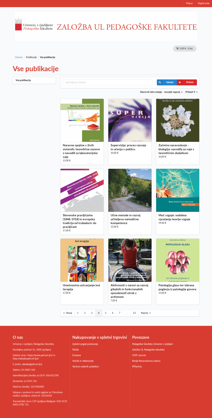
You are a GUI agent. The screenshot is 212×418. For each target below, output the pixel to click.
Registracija (203, 3)
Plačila (75, 350)
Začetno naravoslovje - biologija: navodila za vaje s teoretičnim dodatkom (176, 149)
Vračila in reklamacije (82, 361)
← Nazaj (67, 313)
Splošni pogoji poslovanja (85, 344)
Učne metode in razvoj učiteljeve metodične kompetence (125, 219)
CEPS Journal (139, 355)
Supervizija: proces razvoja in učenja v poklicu (128, 147)
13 (134, 313)
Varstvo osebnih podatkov (85, 367)
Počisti (189, 82)
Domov (19, 57)
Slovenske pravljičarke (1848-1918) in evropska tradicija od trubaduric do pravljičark (79, 221)
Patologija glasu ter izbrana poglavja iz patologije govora (177, 287)
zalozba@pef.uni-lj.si (32, 364)
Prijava (189, 3)
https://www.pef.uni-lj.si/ (40, 355)
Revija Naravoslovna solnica (146, 361)
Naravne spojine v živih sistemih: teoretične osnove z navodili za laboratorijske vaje (81, 151)
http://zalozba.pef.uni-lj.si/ (26, 359)
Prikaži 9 (191, 92)
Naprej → (146, 313)
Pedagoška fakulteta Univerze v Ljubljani (152, 344)
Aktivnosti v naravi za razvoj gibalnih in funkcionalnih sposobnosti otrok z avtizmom (129, 291)
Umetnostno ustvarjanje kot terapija (81, 287)
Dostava (76, 355)
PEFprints (137, 367)
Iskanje (169, 82)
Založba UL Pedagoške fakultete (148, 350)
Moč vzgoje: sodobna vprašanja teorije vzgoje (174, 217)
